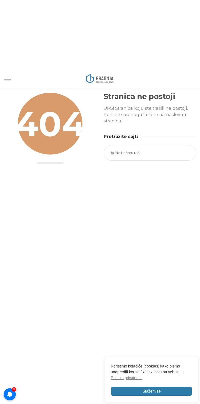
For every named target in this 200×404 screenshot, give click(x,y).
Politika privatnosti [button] (126, 378)
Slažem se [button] (151, 391)
